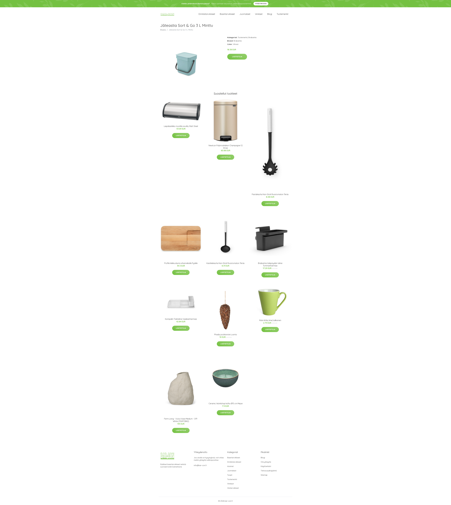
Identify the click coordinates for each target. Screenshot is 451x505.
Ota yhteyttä (266, 462)
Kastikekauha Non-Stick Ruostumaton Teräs (225, 263)
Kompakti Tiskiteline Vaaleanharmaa (181, 319)
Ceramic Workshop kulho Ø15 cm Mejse (226, 403)
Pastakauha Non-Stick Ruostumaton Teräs (270, 194)
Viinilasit (258, 14)
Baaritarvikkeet (227, 14)
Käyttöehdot (266, 466)
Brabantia (252, 37)
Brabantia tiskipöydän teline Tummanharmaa (270, 264)
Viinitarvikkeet (233, 488)
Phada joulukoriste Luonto (225, 334)
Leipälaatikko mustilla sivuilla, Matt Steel (181, 126)
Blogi (269, 14)
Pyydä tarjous (260, 3)
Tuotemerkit (282, 14)
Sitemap (264, 475)
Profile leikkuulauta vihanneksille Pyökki (181, 263)
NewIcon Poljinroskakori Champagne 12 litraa (226, 146)
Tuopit (229, 475)
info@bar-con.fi (200, 465)
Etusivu (163, 30)
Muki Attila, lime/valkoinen (270, 320)
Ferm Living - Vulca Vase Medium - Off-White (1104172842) (181, 420)
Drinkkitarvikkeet (206, 14)
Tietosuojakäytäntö (269, 471)
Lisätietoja (237, 57)
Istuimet (230, 466)
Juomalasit (244, 14)
